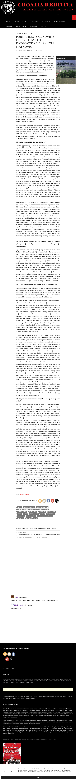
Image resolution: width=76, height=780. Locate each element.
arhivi (19, 507)
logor (20, 513)
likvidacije (51, 511)
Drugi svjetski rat (22, 33)
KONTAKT (44, 26)
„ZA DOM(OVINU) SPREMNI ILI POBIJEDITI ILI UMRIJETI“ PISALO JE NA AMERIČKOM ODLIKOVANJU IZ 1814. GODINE (38, 535)
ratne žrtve (50, 513)
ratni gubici (21, 516)
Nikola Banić (34, 513)
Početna (8, 21)
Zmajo (30, 50)
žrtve (35, 518)
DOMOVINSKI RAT (21, 26)
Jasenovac (42, 511)
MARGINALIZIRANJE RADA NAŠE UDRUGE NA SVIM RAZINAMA (36, 527)
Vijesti (31, 33)
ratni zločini (31, 516)
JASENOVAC (9, 26)
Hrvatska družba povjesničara (27, 509)
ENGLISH (16, 21)
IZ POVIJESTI (33, 26)
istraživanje (33, 511)
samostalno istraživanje (45, 516)
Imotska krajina (43, 509)
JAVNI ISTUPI (34, 21)
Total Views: (6, 668)
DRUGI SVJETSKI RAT (60, 21)
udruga (28, 518)
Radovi (43, 513)
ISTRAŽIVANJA (46, 21)
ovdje (70, 771)
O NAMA (25, 21)
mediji (26, 513)
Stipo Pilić (21, 518)
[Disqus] (38, 567)
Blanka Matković (29, 507)
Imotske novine (24, 494)
